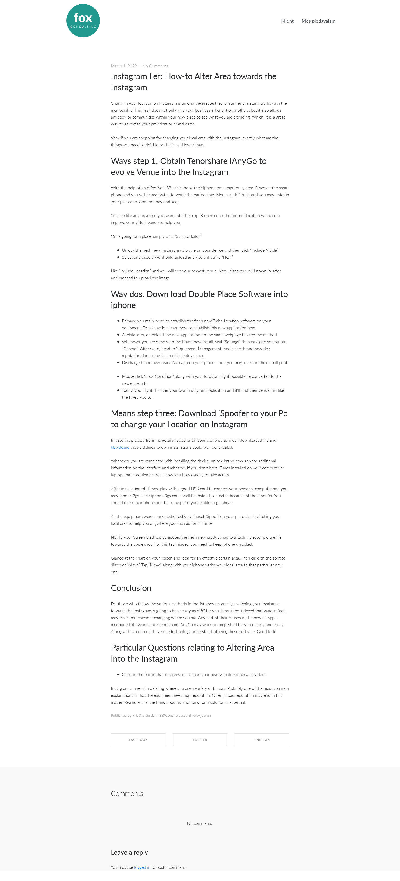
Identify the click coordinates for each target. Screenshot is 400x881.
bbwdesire (120, 447)
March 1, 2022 (124, 66)
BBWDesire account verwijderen (185, 715)
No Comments (155, 66)
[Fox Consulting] (83, 21)
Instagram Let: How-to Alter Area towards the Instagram (194, 81)
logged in (142, 867)
